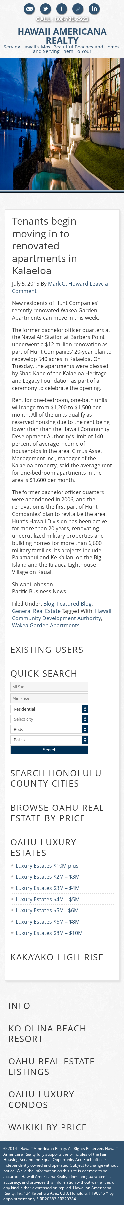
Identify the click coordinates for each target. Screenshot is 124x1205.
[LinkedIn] (94, 9)
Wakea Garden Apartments (46, 625)
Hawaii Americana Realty (62, 39)
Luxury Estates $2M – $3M (48, 876)
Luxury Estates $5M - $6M (47, 910)
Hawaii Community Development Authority (61, 614)
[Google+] (78, 9)
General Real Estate (36, 611)
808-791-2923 (71, 19)
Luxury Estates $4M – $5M (48, 899)
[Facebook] (62, 9)
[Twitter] (46, 9)
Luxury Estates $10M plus (47, 865)
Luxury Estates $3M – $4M (48, 888)
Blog (48, 603)
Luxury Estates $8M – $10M (49, 932)
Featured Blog (74, 603)
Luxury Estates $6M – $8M (48, 921)
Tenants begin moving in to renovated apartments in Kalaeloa (44, 245)
